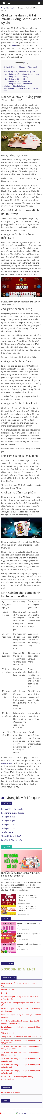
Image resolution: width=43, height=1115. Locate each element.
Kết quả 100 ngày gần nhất (12, 809)
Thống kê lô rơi (7, 824)
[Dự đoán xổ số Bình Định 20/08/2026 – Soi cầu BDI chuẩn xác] (9, 895)
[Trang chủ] (3, 2)
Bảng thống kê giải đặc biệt (12, 813)
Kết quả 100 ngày (8, 989)
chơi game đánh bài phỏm (14, 86)
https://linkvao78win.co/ (10, 1093)
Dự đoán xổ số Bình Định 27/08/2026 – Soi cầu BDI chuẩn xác (21, 874)
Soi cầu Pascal (7, 832)
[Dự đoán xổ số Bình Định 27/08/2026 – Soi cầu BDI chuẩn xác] (21, 852)
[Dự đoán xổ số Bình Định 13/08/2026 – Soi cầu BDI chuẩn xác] (9, 906)
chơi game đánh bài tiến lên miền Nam (22, 74)
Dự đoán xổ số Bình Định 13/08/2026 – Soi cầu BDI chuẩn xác (27, 908)
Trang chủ (4, 8)
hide (25, 63)
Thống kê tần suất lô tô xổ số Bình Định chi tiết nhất (21, 1037)
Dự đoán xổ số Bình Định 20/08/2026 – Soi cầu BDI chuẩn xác (27, 897)
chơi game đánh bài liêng (16, 76)
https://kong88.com (24, 1109)
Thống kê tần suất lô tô (11, 836)
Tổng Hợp (13, 8)
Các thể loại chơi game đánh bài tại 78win (20, 72)
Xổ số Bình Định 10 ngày (11, 840)
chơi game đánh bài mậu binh (18, 84)
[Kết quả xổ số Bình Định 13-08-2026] (9, 934)
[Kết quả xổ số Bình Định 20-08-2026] (9, 924)
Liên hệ (4, 993)
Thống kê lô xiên (8, 828)
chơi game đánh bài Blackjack (18, 81)
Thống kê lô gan (8, 820)
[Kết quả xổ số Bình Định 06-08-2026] (9, 944)
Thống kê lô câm (8, 817)
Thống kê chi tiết (7, 1033)
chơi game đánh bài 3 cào (16, 79)
